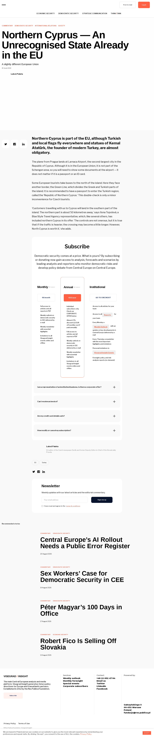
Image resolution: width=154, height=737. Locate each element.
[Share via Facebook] (14, 144)
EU (35, 462)
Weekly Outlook (100, 327)
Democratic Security (68, 13)
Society (61, 26)
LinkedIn (101, 686)
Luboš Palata (17, 74)
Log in (144, 5)
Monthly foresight (73, 681)
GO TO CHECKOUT (103, 297)
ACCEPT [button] (147, 733)
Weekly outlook (71, 678)
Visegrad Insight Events (104, 353)
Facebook (102, 689)
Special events (71, 684)
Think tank (116, 13)
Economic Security (46, 13)
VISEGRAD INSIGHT (16, 676)
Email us (101, 681)
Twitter (101, 684)
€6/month (46, 297)
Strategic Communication (94, 13)
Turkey (44, 462)
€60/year (72, 298)
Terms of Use (24, 723)
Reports (107, 315)
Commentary (7, 26)
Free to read (127, 5)
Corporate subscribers (75, 686)
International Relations (45, 26)
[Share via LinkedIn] (23, 144)
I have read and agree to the (62, 506)
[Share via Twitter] (6, 144)
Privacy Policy (10, 723)
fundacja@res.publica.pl (137, 713)
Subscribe (13, 695)
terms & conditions (73, 506)
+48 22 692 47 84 (106, 678)
